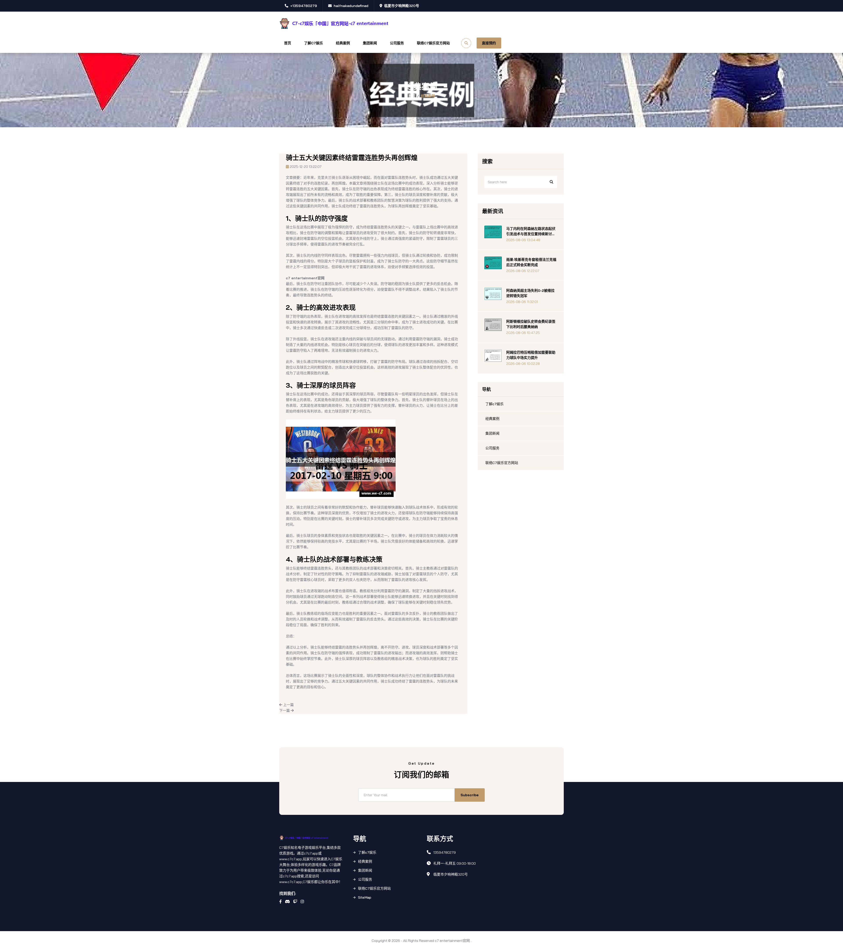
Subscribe (470, 795)
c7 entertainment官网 (452, 940)
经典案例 (343, 43)
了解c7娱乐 (313, 43)
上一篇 (288, 705)
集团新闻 (370, 43)
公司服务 (397, 43)
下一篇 (285, 710)
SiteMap (364, 897)
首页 (287, 43)
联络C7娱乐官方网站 (433, 43)
